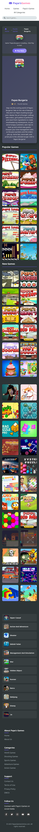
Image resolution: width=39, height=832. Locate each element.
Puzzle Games (15, 30)
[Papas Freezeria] (28, 297)
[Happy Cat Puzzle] (29, 392)
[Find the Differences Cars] (10, 575)
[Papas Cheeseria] (10, 315)
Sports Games (10, 760)
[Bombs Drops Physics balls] (29, 447)
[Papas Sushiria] (28, 279)
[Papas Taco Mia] (28, 332)
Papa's (21, 3)
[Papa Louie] (10, 216)
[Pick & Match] (29, 502)
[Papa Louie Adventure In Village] (10, 297)
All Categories (19, 12)
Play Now (20, 51)
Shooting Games (11, 756)
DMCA (6, 793)
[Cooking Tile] (29, 484)
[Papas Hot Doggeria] (28, 350)
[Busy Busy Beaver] (10, 538)
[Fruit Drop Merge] (28, 368)
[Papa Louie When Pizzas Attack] (10, 234)
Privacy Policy (9, 789)
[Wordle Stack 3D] (29, 429)
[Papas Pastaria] (28, 216)
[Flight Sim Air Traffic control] (10, 465)
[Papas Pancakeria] (10, 180)
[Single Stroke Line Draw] (10, 447)
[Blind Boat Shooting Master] (29, 593)
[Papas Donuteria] (28, 234)
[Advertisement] (19, 84)
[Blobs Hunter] (10, 502)
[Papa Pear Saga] (28, 252)
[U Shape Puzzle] (10, 593)
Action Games (10, 768)
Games (16, 8)
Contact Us (8, 781)
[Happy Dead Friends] (29, 411)
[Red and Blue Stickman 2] (29, 538)
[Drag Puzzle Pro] (10, 429)
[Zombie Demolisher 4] (29, 557)
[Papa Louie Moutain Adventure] (10, 279)
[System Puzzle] (29, 465)
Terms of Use (9, 785)
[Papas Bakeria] (28, 315)
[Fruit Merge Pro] (10, 411)
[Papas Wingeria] (10, 198)
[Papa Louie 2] (28, 198)
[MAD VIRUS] (10, 520)
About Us (8, 739)
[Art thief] (10, 392)
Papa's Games (28, 8)
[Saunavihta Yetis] (10, 557)
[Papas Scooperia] (10, 350)
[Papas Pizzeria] (10, 162)
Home (7, 8)
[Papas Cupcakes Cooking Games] (10, 368)
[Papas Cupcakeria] (28, 180)
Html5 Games (9, 753)
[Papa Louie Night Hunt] (10, 252)
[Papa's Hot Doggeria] (10, 332)
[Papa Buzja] (28, 162)
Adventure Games (11, 764)
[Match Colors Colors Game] (10, 484)
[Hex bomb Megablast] (29, 575)
